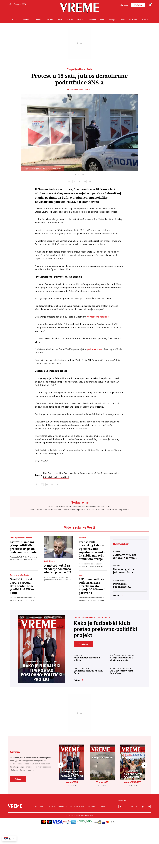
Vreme (72, 815)
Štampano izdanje (107, 20)
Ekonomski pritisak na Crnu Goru (88, 672)
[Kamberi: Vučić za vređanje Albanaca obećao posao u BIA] (58, 547)
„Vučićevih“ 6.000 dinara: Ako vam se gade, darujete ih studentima (124, 557)
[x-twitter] (126, 806)
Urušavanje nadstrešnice (88, 473)
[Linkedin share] (90, 181)
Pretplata (138, 5)
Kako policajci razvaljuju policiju (87, 658)
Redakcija (39, 806)
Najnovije (15, 20)
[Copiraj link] (84, 181)
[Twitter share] (74, 181)
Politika (26, 20)
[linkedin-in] (149, 806)
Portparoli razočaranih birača (121, 585)
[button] (60, 765)
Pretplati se (83, 644)
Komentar (92, 20)
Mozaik (80, 20)
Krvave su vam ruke (109, 473)
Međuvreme (54, 509)
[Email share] (79, 181)
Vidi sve (116, 595)
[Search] (10, 4)
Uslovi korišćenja (77, 806)
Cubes (91, 815)
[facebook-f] (120, 806)
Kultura (70, 20)
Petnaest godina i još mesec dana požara (124, 571)
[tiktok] (143, 806)
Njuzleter (133, 20)
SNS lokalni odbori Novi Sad (56, 477)
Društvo (50, 20)
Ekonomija (38, 20)
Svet (60, 20)
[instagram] (137, 806)
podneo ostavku (95, 349)
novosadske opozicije (98, 316)
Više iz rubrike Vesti (79, 527)
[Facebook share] (69, 181)
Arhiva (122, 20)
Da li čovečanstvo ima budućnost (121, 672)
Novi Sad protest (51, 473)
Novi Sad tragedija (67, 473)
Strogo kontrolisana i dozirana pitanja (121, 658)
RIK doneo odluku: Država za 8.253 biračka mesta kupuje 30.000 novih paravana (92, 586)
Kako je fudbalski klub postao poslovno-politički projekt (105, 629)
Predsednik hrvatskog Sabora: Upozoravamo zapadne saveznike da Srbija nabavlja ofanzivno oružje (92, 550)
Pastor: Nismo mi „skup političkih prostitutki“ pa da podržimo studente (23, 547)
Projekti (103, 806)
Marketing (62, 806)
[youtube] (131, 806)
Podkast (145, 20)
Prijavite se (123, 5)
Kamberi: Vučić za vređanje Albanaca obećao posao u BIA (58, 569)
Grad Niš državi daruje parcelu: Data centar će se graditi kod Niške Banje (22, 586)
